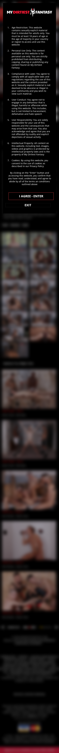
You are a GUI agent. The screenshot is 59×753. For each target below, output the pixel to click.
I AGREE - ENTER (31, 196)
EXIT (28, 205)
